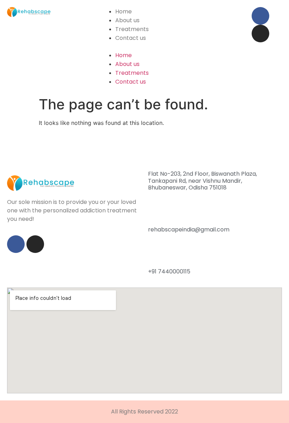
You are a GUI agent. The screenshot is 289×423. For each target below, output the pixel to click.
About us (127, 20)
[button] (173, 46)
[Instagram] (260, 33)
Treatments (132, 29)
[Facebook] (260, 16)
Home (123, 11)
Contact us (130, 38)
